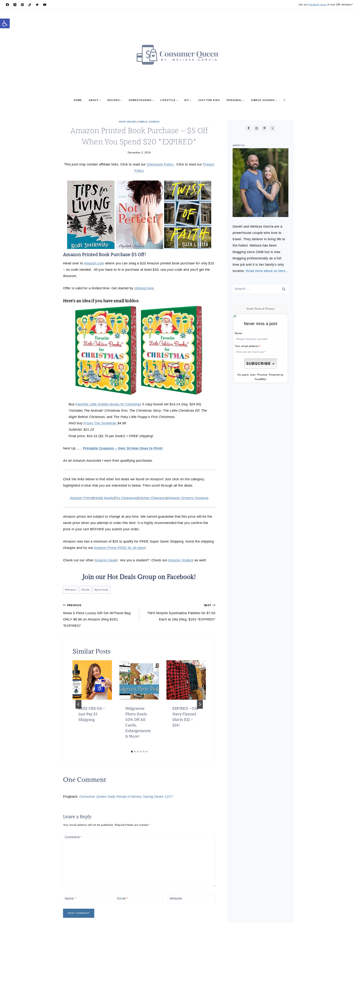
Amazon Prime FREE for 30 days (119, 548)
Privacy (269, 308)
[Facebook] (7, 5)
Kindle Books (104, 498)
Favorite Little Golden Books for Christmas (108, 404)
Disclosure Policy (160, 164)
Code (85, 589)
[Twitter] (37, 5)
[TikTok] (30, 5)
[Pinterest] (22, 5)
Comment (73, 837)
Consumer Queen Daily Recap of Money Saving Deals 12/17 (126, 796)
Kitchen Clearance (152, 498)
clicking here (144, 288)
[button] (5, 23)
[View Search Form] (284, 100)
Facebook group (317, 4)
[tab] (132, 751)
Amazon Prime (81, 498)
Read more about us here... (267, 271)
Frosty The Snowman (99, 423)
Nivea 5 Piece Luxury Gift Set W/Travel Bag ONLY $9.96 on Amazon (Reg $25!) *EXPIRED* (97, 616)
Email (122, 898)
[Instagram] (15, 5)
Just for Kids (209, 100)
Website (176, 898)
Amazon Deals (105, 560)
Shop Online (127, 121)
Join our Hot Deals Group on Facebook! (139, 577)
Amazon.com (94, 263)
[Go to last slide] (78, 704)
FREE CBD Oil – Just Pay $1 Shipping (91, 714)
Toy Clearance (126, 498)
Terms (258, 308)
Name (70, 898)
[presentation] (92, 680)
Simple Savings (149, 121)
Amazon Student (180, 560)
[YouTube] (45, 5)
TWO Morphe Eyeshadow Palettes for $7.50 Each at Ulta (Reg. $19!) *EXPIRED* (181, 612)
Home (78, 100)
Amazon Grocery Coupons (188, 498)
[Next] (200, 704)
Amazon (71, 589)
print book (101, 589)
